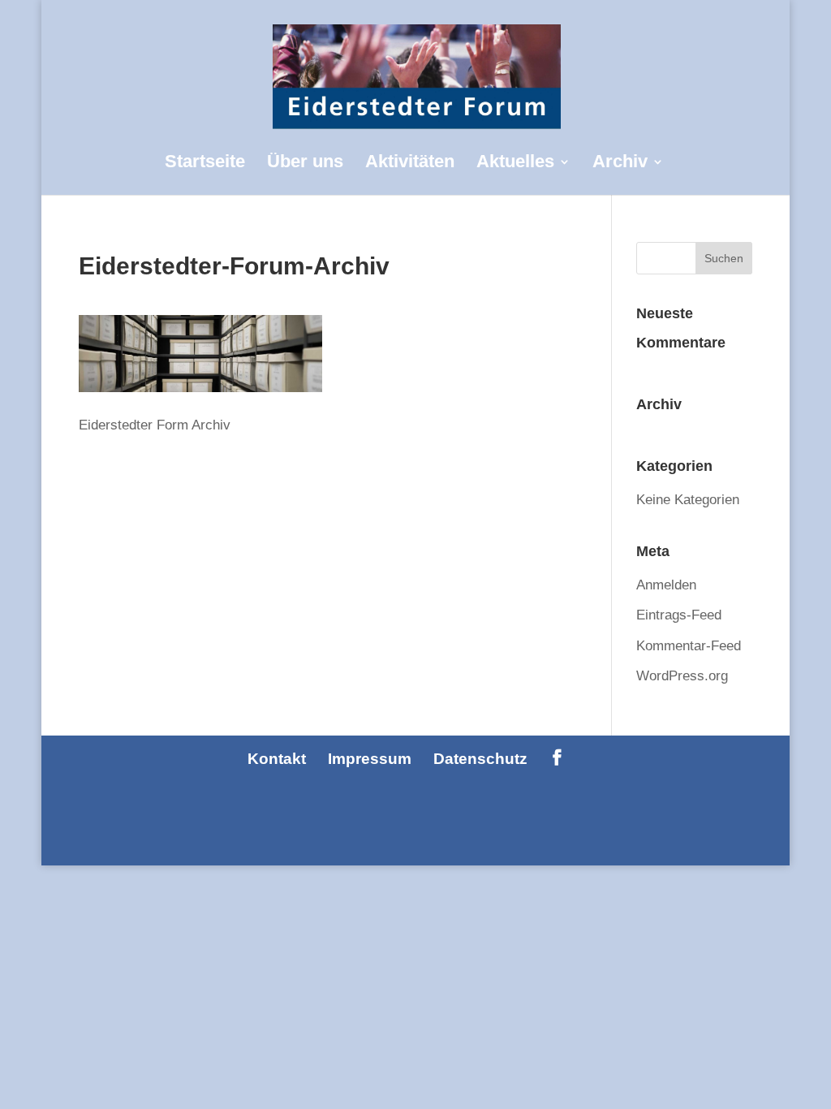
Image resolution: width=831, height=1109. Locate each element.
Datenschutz (480, 758)
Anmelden (666, 585)
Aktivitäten (409, 163)
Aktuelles (515, 163)
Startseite (205, 163)
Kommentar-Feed (688, 646)
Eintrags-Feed (678, 615)
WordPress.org (682, 676)
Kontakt (277, 758)
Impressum (369, 758)
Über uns (305, 163)
